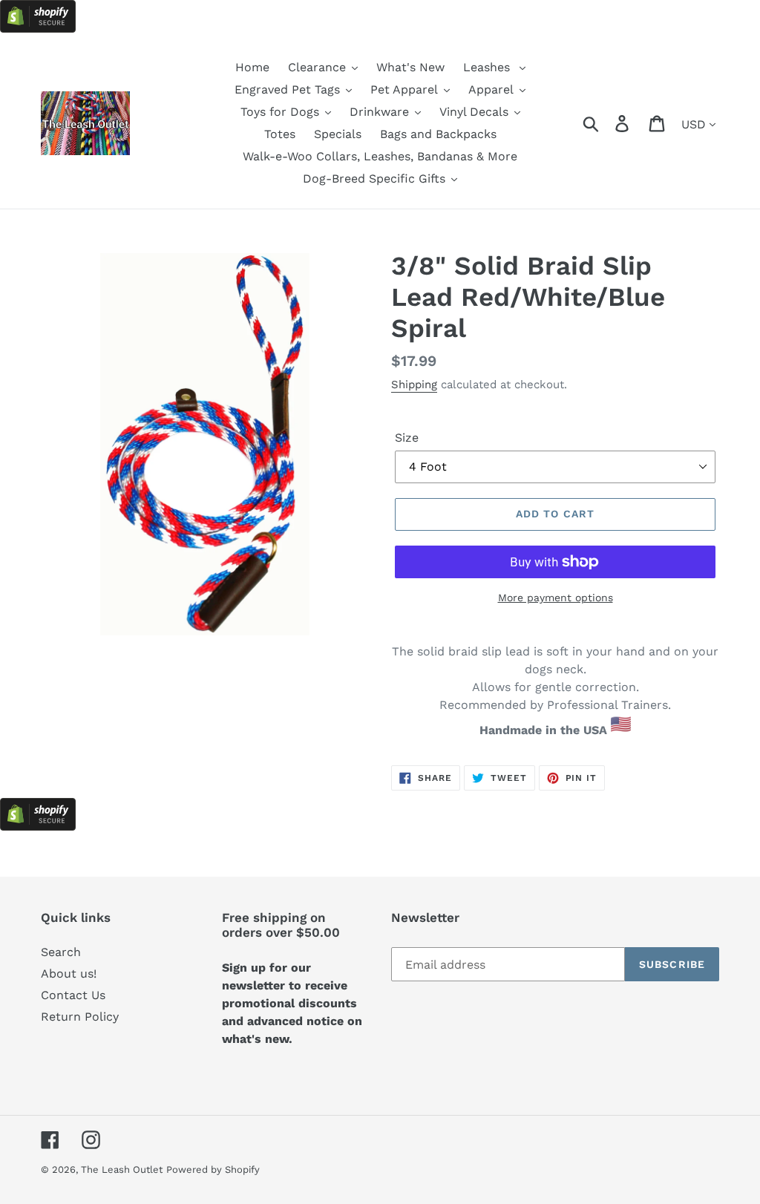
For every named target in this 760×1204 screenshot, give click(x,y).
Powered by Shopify (213, 1169)
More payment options (555, 597)
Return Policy (80, 1017)
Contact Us (73, 995)
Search (61, 952)
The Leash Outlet (122, 1169)
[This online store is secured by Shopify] (38, 29)
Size (407, 438)
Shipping (414, 384)
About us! (68, 973)
